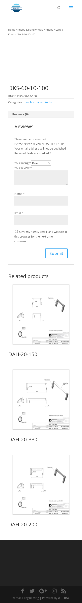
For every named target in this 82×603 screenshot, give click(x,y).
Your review (23, 168)
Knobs (49, 29)
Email (19, 213)
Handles (28, 102)
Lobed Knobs (44, 102)
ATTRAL (63, 598)
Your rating (22, 163)
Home (11, 29)
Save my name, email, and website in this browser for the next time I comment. (40, 236)
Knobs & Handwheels (30, 29)
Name (19, 194)
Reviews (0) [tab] (20, 114)
